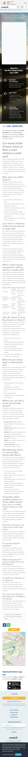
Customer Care (14, 714)
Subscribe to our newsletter (14, 722)
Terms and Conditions (14, 710)
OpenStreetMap (18, 665)
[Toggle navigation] (26, 7)
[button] (18, 7)
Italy (9, 9)
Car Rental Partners (14, 717)
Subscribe (14, 732)
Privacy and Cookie (14, 712)
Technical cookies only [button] (8, 754)
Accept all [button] (18, 754)
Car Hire (5, 9)
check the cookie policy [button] (7, 751)
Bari (12, 9)
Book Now (14, 629)
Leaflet (12, 665)
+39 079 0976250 (14, 698)
